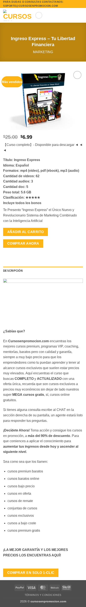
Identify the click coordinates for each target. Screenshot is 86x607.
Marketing (43, 52)
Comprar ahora (23, 243)
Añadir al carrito (25, 232)
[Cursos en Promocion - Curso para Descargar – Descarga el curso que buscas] (17, 15)
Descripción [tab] (13, 270)
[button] (38, 15)
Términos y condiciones (43, 595)
